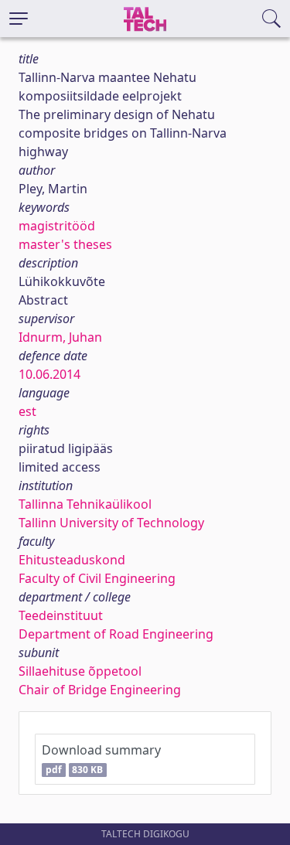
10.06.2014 (49, 374)
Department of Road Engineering (116, 633)
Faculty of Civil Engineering (97, 578)
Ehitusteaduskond (72, 559)
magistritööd (57, 225)
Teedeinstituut (61, 615)
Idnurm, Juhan (60, 337)
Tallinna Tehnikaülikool (85, 504)
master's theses (65, 244)
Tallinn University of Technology (111, 522)
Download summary (101, 758)
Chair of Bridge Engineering (100, 689)
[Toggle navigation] (18, 18)
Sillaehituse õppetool (80, 671)
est (27, 411)
